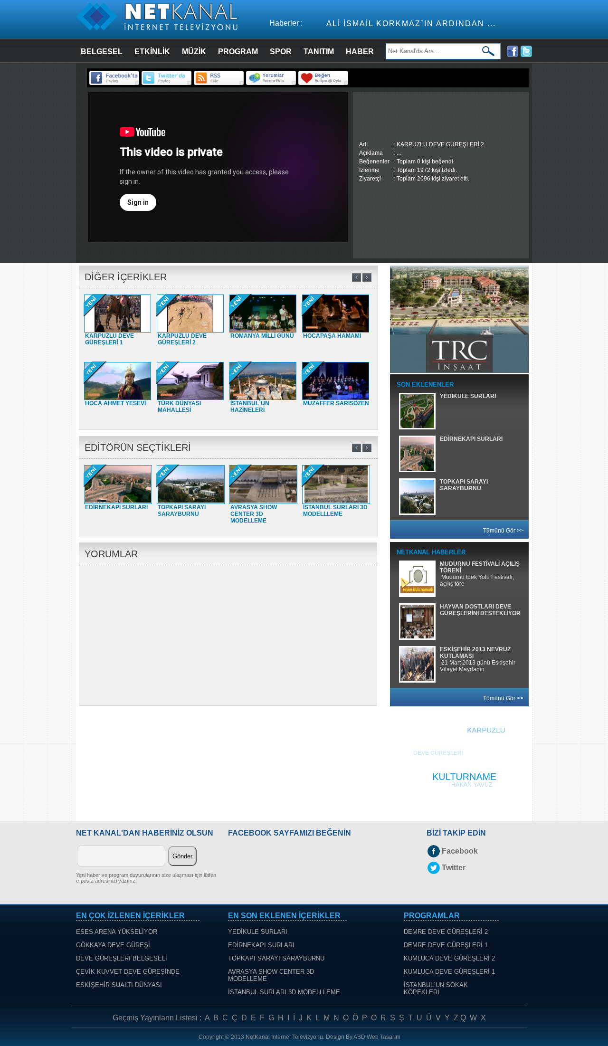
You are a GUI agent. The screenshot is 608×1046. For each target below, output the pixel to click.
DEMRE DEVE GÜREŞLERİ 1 (446, 945)
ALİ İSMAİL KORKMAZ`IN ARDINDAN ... (374, 23)
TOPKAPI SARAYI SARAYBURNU (276, 958)
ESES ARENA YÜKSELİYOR (116, 931)
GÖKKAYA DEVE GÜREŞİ (113, 945)
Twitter (454, 868)
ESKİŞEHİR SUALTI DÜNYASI (119, 985)
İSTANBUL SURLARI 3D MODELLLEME (284, 992)
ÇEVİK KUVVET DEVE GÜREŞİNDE (128, 971)
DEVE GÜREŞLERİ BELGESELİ (121, 958)
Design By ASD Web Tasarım (363, 1037)
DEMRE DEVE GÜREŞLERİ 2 (446, 931)
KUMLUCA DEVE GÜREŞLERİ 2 (449, 958)
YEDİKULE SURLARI (257, 931)
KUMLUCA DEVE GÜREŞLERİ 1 (449, 971)
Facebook (460, 851)
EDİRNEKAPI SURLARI (261, 945)
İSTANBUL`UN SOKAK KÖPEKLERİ (436, 988)
